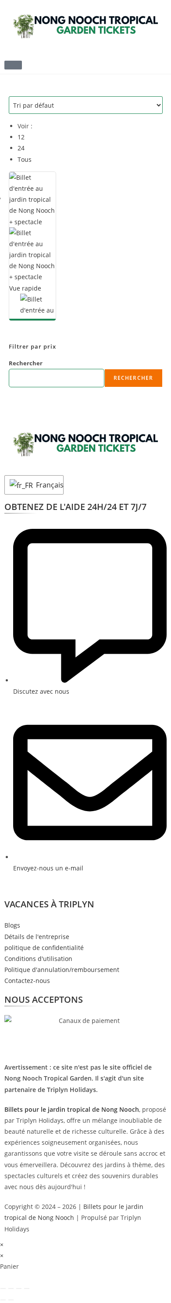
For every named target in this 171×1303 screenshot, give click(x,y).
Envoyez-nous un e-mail (48, 868)
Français (47, 485)
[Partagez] (19, 1288)
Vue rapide (25, 288)
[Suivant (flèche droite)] (11, 1300)
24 (21, 148)
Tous (25, 159)
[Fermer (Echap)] (27, 1288)
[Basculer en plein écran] (11, 1288)
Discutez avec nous (41, 691)
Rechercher (26, 363)
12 (21, 137)
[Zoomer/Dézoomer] (3, 1288)
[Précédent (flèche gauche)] (3, 1300)
